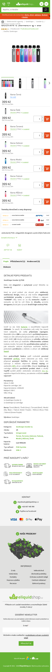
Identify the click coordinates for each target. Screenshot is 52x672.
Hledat (46, 9)
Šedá (32, 438)
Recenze (13, 583)
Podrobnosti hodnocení (29, 29)
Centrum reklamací (39, 580)
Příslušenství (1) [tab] (17, 261)
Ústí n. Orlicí (29, 15)
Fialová (40, 436)
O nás (13, 570)
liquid (6, 351)
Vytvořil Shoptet (19, 658)
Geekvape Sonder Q (24, 427)
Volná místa (13, 574)
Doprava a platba (13, 580)
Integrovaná (21, 433)
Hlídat (19, 250)
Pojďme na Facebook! (28, 511)
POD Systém (21, 447)
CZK (8, 3)
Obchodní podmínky (38, 574)
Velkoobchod (39, 570)
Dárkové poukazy (38, 583)
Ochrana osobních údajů (39, 577)
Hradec (25, 17)
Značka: (10, 31)
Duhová (33, 436)
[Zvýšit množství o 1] (42, 117)
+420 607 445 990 (28, 506)
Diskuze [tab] (7, 267)
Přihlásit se (26, 643)
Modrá (18, 438)
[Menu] (46, 3)
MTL (14, 366)
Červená (25, 436)
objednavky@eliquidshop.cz (28, 502)
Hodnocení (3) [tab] (33, 261)
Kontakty (13, 577)
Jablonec (38, 15)
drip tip (45, 371)
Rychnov (45, 15)
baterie (24, 327)
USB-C (18, 450)
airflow (16, 359)
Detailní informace (8, 238)
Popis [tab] (6, 261)
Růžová (25, 438)
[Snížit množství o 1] (42, 120)
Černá (18, 436)
